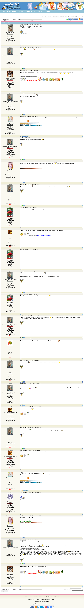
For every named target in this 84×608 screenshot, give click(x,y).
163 (38, 294)
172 (40, 492)
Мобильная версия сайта (34, 603)
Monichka (10, 116)
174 (40, 539)
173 (40, 515)
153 (38, 70)
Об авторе (27, 596)
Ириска (10, 47)
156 (37, 137)
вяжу (24, 33)
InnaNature (10, 338)
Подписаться (56, 596)
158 (37, 184)
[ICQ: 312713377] (23, 68)
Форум (48, 596)
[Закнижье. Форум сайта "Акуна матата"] (11, 10)
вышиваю (26, 33)
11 (18, 19)
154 (37, 93)
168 (40, 406)
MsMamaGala (10, 406)
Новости (31, 596)
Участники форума (55, 16)
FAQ (68, 16)
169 (40, 427)
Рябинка (10, 207)
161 (37, 249)
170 (40, 450)
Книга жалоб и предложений (75, 16)
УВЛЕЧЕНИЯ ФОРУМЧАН (7, 20)
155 (37, 116)
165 (38, 338)
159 (37, 207)
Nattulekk (10, 492)
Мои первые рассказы (37, 596)
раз (13, 42)
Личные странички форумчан (16, 20)
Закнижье (2, 20)
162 (37, 271)
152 (40, 47)
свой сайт (52, 603)
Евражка (10, 70)
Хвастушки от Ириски (24, 20)
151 (40, 24)
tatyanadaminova (10, 24)
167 (40, 383)
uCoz (45, 603)
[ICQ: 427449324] (26, 136)
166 (38, 360)
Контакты (51, 596)
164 (38, 315)
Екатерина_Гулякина (10, 515)
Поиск (82, 16)
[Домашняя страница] (23, 136)
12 (19, 19)
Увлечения (44, 596)
